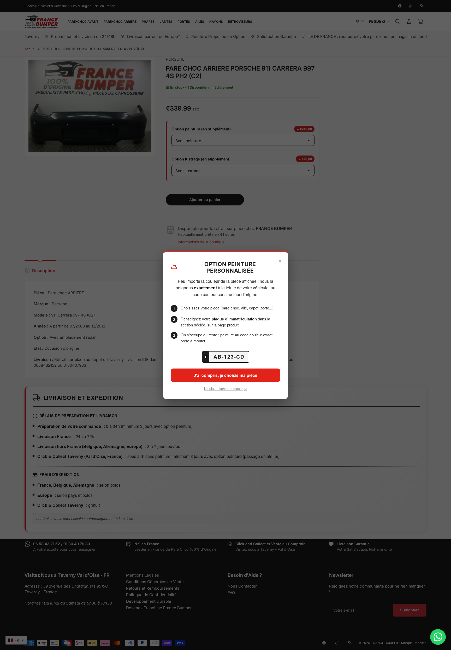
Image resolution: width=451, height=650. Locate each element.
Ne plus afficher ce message (225, 388)
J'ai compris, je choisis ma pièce (225, 375)
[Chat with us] (438, 637)
